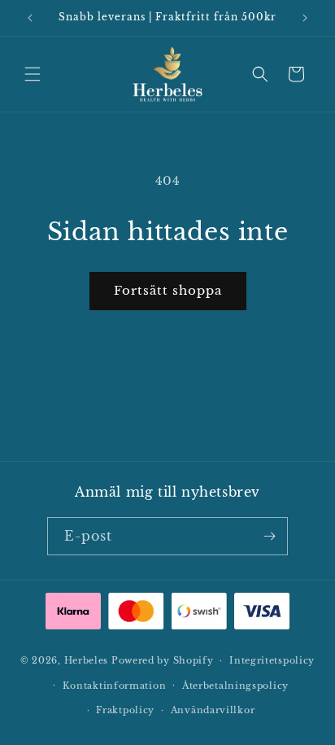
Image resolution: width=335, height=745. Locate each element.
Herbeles (86, 660)
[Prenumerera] (269, 536)
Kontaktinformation (115, 685)
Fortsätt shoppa (168, 290)
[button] (32, 74)
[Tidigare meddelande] (30, 18)
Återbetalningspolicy (235, 685)
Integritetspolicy (272, 660)
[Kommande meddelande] (305, 18)
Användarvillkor (213, 710)
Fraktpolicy (125, 710)
